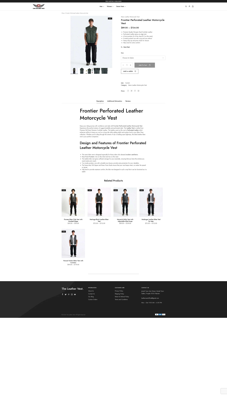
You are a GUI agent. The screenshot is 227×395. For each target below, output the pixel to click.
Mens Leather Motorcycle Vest (130, 17)
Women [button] (109, 6)
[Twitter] (65, 294)
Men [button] (101, 6)
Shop (63, 13)
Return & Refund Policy (122, 297)
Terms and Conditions (121, 299)
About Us (91, 291)
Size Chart (127, 47)
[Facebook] (62, 294)
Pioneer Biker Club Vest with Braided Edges (73, 220)
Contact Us (91, 294)
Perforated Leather (133, 130)
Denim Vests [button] (120, 6)
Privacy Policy (119, 291)
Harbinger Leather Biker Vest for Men (151, 220)
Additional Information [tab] (114, 101)
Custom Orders (92, 299)
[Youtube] (75, 294)
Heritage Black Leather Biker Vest (99, 220)
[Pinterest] (68, 294)
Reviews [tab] (128, 101)
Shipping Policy (119, 294)
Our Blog (91, 297)
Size (122, 53)
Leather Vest (130, 128)
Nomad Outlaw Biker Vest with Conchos (73, 262)
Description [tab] (100, 101)
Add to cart (143, 65)
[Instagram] (71, 294)
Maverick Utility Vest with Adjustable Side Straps (125, 220)
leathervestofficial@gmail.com (150, 298)
